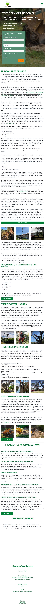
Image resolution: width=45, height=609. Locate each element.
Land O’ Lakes (14, 94)
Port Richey (40, 92)
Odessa (20, 94)
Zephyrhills (31, 94)
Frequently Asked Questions (22, 444)
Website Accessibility (22, 603)
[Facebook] (21, 589)
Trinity (36, 92)
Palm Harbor (4, 95)
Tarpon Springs (37, 94)
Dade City (25, 94)
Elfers (5, 94)
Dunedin (11, 95)
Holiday (9, 94)
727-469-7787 (10, 123)
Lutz (2, 94)
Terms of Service (22, 601)
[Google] (23, 589)
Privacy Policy (22, 600)
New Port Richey (30, 92)
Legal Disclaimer (22, 602)
